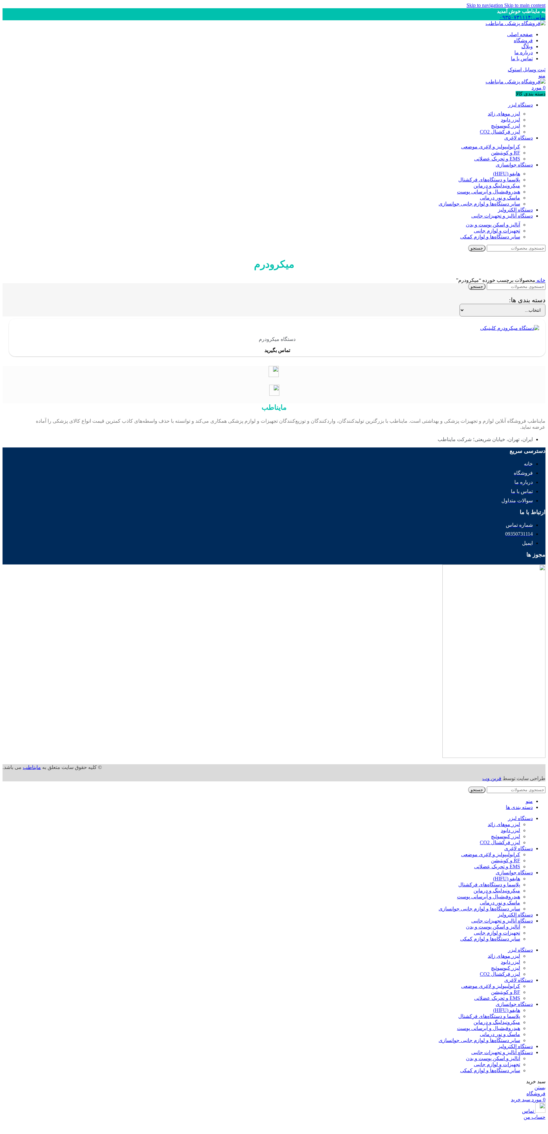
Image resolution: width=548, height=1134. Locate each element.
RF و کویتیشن (505, 152)
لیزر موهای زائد (504, 113)
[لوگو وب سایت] (515, 23)
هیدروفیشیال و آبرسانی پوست (488, 191)
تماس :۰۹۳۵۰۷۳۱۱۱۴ (522, 17)
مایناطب (32, 767)
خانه (540, 280)
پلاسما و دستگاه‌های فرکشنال (489, 179)
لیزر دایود (510, 119)
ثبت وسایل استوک (526, 69)
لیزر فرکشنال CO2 (500, 131)
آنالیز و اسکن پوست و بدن (493, 224)
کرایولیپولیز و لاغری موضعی (490, 146)
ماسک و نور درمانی (500, 197)
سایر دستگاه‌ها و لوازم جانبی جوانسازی (479, 203)
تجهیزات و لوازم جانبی (497, 230)
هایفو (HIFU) (506, 173)
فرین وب (491, 778)
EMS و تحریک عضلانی (497, 158)
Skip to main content (524, 5)
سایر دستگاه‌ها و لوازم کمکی (490, 236)
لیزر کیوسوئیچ (505, 125)
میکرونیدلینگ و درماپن (496, 185)
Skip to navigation (485, 5)
